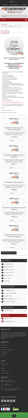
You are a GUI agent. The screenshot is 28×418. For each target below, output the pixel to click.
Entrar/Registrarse (15, 4)
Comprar (24, 4)
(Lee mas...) (3, 338)
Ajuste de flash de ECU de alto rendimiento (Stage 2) (14, 236)
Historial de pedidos (5, 364)
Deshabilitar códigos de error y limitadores (14, 156)
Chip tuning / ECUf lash (8, 272)
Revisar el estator (7, 278)
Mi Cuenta (3, 368)
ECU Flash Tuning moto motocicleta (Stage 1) (14, 208)
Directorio (3, 366)
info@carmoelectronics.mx (9, 321)
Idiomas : (12, 1)
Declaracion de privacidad (6, 349)
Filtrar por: (3, 107)
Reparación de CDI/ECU (8, 264)
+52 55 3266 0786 (7, 318)
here (25, 413)
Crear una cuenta (4, 373)
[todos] (24, 260)
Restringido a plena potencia (14, 182)
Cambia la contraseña (5, 370)
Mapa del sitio (4, 354)
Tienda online (7, 281)
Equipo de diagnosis (8, 275)
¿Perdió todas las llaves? (9, 269)
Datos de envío (4, 347)
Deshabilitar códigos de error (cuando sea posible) (14, 129)
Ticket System (4, 345)
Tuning (5, 26)
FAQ (2, 356)
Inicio (2, 26)
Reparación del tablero (8, 267)
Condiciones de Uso (5, 352)
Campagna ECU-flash (12, 26)
